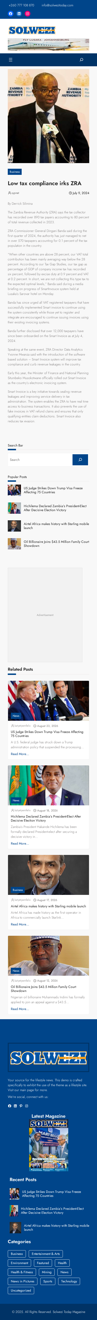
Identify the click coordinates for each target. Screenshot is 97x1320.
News (16, 716)
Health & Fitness (22, 1272)
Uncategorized (21, 1290)
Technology (69, 1281)
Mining (47, 1272)
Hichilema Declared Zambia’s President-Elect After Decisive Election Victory (55, 508)
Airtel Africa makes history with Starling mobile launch (56, 526)
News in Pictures (22, 1281)
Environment (19, 1263)
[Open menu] (10, 60)
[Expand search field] (81, 59)
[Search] (80, 459)
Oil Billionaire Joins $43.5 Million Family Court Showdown (56, 544)
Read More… (20, 754)
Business (15, 172)
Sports (47, 1281)
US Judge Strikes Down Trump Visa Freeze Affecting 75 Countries (53, 490)
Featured (43, 1263)
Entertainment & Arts (46, 1253)
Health (62, 1263)
